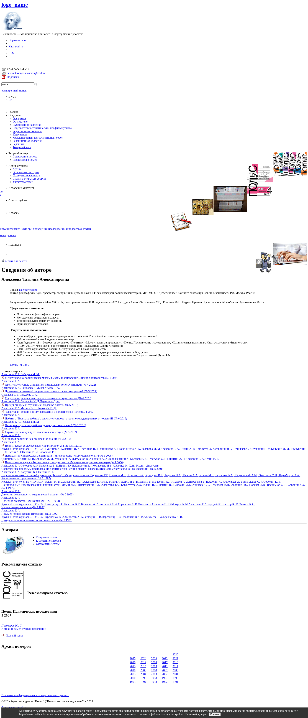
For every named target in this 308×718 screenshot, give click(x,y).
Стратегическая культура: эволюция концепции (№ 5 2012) (41, 432)
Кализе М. (122, 465)
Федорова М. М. (151, 448)
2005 (132, 674)
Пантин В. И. (30, 452)
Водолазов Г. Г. (47, 452)
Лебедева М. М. (30, 374)
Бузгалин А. (89, 504)
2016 (175, 662)
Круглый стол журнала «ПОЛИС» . (23, 448)
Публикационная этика (27, 124)
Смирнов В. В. (10, 458)
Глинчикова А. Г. (109, 448)
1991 (175, 681)
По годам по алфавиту (26, 175)
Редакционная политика (27, 131)
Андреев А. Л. (180, 481)
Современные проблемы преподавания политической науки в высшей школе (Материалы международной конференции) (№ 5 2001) (82, 468)
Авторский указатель (21, 187)
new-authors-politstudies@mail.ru (26, 73)
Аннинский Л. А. (107, 504)
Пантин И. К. (72, 448)
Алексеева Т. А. (10, 374)
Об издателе (20, 121)
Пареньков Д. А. (50, 387)
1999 (143, 677)
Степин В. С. (247, 504)
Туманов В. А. (83, 458)
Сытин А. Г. (14, 452)
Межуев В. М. (179, 504)
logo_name (14, 4)
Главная (13, 111)
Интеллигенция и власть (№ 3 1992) (23, 507)
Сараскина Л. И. (128, 504)
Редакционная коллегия (27, 140)
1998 (154, 677)
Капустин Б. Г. (84, 465)
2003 (154, 674)
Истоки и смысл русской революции (23, 628)
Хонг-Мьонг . (137, 465)
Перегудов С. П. (157, 458)
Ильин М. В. (27, 458)
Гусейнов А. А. (54, 448)
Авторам (14, 212)
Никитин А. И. (176, 458)
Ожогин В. (145, 504)
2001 (175, 674)
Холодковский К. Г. (120, 458)
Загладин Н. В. (93, 516)
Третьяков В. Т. (89, 448)
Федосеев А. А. (74, 516)
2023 (154, 658)
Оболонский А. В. (133, 516)
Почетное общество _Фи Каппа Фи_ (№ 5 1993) (30, 500)
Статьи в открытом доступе (29, 178)
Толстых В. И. (72, 504)
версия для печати (15, 261)
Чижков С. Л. (244, 448)
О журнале (15, 115)
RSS (11, 52)
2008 (154, 670)
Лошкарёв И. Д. (30, 387)
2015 (132, 666)
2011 (175, 666)
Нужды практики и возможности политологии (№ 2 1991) (36, 520)
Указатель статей (23, 181)
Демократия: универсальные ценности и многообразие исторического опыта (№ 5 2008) (58, 455)
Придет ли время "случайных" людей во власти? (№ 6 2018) (41, 404)
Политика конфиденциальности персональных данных (35, 695)
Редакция (18, 144)
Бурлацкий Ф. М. (64, 458)
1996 (175, 677)
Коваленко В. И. (49, 465)
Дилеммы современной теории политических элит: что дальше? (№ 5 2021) (51, 391)
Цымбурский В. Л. (72, 481)
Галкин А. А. (100, 458)
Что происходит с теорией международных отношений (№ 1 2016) (45, 425)
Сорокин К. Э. (272, 481)
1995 (132, 681)
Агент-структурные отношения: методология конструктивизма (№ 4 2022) (50, 384)
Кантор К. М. (231, 504)
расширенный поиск (14, 90)
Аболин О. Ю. (217, 481)
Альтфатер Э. (204, 448)
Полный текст (14, 635)
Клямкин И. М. (280, 448)
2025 (132, 658)
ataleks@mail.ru (27, 289)
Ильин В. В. (131, 481)
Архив (17, 168)
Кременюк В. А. (55, 516)
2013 (154, 666)
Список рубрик (18, 200)
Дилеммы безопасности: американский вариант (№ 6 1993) (37, 494)
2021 (175, 658)
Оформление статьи (48, 543)
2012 (165, 666)
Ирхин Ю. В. (67, 465)
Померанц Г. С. (54, 504)
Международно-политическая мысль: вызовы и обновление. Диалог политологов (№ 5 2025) (61, 377)
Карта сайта (16, 46)
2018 (154, 662)
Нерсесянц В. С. (112, 516)
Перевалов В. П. (199, 481)
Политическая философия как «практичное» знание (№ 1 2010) (43, 445)
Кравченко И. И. (173, 516)
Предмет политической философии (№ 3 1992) (29, 513)
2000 (132, 677)
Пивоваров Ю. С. (11, 625)
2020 (132, 662)
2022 (165, 658)
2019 (143, 662)
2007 (165, 670)
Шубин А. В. (188, 448)
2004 (143, 674)
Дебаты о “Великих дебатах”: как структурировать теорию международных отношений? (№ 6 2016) (66, 418)
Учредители (20, 134)
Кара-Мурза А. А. (130, 448)
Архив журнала (18, 165)
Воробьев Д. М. (44, 458)
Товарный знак (22, 147)
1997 (165, 677)
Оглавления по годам (26, 172)
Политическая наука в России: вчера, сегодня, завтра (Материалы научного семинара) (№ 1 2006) (64, 462)
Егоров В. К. (139, 458)
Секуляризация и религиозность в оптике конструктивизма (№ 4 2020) (48, 398)
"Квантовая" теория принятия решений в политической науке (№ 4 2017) (49, 411)
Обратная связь (18, 40)
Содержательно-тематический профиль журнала (42, 127)
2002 (165, 674)
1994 (143, 681)
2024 (143, 658)
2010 (132, 670)
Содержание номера (25, 156)
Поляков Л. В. (234, 481)
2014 (143, 666)
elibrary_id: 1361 (19, 364)
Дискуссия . (153, 465)
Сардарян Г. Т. (10, 394)
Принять (214, 714)
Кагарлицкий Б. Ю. (224, 448)
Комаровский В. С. (104, 465)
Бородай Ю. (215, 504)
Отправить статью (47, 537)
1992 (165, 681)
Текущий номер (18, 153)
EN (10, 99)
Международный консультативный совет (38, 137)
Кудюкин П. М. (261, 448)
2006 (175, 670)
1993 (154, 681)
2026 (175, 654)
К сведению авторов (48, 540)
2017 (165, 662)
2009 (143, 670)
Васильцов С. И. (253, 481)
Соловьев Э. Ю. (161, 504)
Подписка (13, 76)
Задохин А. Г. (163, 481)
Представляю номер (25, 159)
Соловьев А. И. (29, 465)
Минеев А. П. (28, 408)
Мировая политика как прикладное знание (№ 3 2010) (38, 438)
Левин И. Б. (212, 458)
